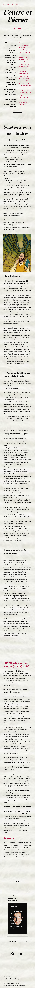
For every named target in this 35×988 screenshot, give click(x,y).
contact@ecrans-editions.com (15, 985)
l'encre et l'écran (11, 941)
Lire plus (12, 911)
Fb (11, 931)
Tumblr (12, 979)
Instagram (18, 979)
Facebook (6, 979)
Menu (30, 5)
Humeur (26, 941)
